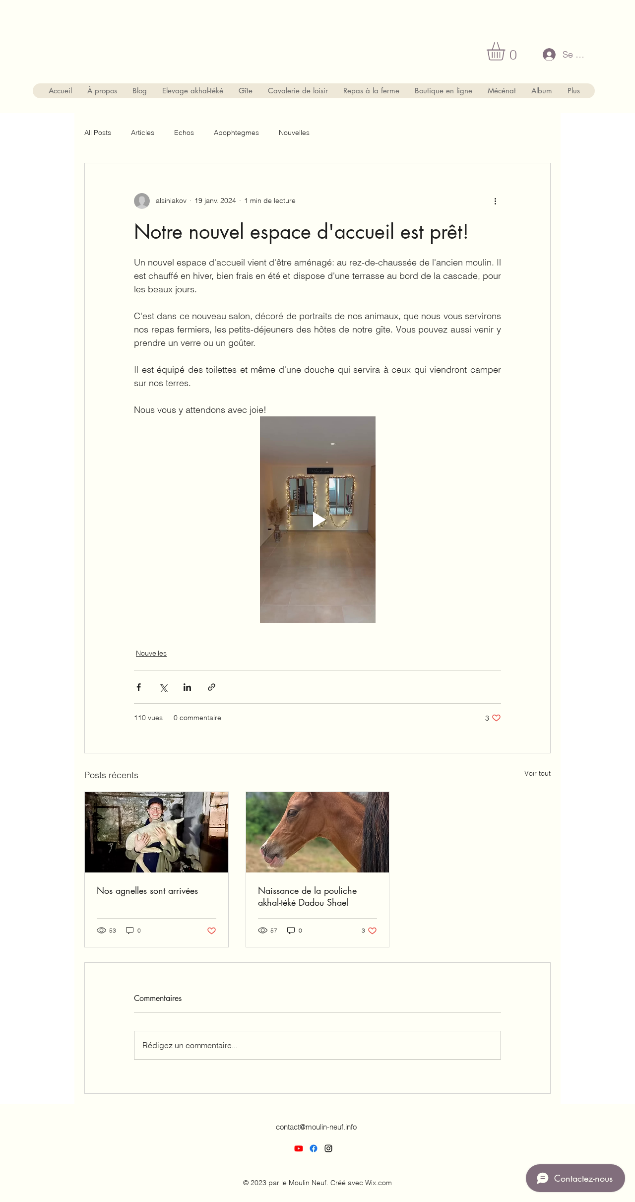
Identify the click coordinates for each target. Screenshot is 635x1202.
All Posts (97, 132)
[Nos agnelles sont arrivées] (156, 832)
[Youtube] (299, 1148)
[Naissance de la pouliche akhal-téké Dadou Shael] (317, 832)
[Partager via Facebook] (138, 687)
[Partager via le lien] (211, 687)
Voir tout (537, 773)
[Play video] (317, 519)
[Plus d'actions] (495, 201)
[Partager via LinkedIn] (187, 687)
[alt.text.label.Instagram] (328, 1148)
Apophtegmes (236, 132)
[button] (506, 51)
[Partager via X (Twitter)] (163, 687)
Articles (142, 132)
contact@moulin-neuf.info (316, 1127)
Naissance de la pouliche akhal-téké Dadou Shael (307, 896)
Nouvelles (294, 132)
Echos (184, 132)
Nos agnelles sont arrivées (147, 890)
